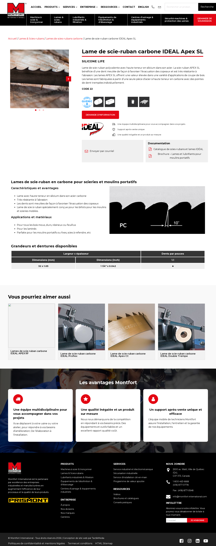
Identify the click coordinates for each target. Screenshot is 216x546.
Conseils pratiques (122, 502)
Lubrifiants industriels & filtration (77, 477)
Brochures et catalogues (126, 498)
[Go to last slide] (8, 331)
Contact (129, 7)
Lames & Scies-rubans (31, 38)
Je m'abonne (197, 520)
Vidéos (116, 494)
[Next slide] (205, 331)
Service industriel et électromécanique (133, 469)
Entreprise (87, 7)
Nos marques (67, 513)
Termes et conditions (80, 543)
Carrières (65, 517)
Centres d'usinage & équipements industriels (78, 490)
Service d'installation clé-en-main (130, 477)
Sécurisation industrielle (125, 473)
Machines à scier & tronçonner (76, 469)
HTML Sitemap (104, 543)
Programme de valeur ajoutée (128, 481)
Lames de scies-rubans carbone (64, 38)
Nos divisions (67, 509)
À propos (65, 505)
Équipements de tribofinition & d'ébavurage (76, 483)
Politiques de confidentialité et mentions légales (36, 543)
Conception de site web (75, 538)
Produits (51, 7)
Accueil (36, 7)
